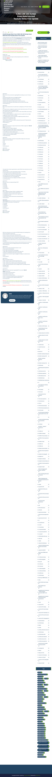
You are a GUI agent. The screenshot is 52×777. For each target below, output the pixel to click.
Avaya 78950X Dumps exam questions (43, 184)
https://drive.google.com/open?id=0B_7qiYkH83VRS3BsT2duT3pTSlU (15, 49)
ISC (38, 520)
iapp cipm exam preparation (43, 514)
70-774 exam (40, 167)
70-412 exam (40, 156)
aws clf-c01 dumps (41, 227)
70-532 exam (40, 165)
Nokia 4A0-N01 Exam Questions (42, 586)
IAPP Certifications (41, 507)
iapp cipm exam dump (42, 512)
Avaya (39, 181)
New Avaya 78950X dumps (42, 577)
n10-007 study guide (41, 756)
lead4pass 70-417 (41, 731)
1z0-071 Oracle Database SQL (43, 92)
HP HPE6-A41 (40, 446)
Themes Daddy (27, 775)
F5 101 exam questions (42, 398)
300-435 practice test (42, 145)
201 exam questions (41, 102)
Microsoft (25, 6)
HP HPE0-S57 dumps (41, 433)
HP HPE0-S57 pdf (41, 441)
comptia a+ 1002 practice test (43, 293)
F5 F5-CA (39, 403)
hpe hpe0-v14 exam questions (43, 463)
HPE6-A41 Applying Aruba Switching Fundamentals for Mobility (43, 479)
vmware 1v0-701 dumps (42, 655)
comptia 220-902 (41, 275)
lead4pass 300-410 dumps (42, 740)
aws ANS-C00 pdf (41, 203)
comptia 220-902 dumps (42, 278)
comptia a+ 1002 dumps (42, 290)
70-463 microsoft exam (42, 688)
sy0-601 (39, 627)
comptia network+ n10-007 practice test (43, 340)
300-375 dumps (41, 111)
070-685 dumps (40, 707)
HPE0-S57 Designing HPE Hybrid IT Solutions (42, 470)
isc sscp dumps (41, 527)
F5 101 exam (40, 391)
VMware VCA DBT (41, 663)
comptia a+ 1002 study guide (43, 296)
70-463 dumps (40, 686)
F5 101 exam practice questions (42, 395)
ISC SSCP (39, 524)
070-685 (39, 705)
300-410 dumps (41, 116)
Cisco (29, 6)
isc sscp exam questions (42, 531)
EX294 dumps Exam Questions (43, 367)
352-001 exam (40, 147)
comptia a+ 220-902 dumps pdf (43, 303)
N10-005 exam (40, 573)
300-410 (39, 113)
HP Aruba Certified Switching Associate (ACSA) (43, 420)
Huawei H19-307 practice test (43, 497)
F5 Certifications (41, 401)
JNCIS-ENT (40, 538)
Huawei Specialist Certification (41, 501)
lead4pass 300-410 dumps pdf (42, 743)
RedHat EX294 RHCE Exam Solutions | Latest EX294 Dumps (42, 47)
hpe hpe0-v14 (40, 456)
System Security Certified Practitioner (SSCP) (42, 644)
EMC (39, 349)
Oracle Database (41, 620)
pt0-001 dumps (41, 622)
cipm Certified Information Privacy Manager (43, 255)
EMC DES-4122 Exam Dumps (43, 353)
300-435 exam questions (42, 142)
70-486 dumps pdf (41, 694)
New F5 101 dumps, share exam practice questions (42, 43)
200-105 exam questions (42, 715)
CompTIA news (41, 344)
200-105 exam (29, 22)
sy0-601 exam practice (42, 638)
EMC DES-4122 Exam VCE (42, 363)
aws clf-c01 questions (42, 236)
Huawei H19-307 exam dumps (43, 493)
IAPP (39, 505)
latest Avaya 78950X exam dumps (43, 553)
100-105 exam (40, 83)
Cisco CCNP (40, 261)
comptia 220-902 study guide (43, 285)
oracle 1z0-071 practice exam (43, 614)
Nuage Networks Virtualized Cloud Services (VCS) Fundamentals (43, 597)
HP (38, 417)
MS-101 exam (40, 566)
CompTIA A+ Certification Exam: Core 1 (42, 317)
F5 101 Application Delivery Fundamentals (43, 385)
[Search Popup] (40, 7)
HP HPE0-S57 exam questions (43, 438)
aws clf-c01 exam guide (42, 229)
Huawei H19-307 (41, 486)
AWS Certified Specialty (42, 224)
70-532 (45, 697)
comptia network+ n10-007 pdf (43, 336)
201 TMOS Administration (42, 109)
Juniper (39, 540)
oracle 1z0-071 (41, 604)
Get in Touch (45, 6)
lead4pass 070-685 (41, 729)
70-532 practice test (41, 703)
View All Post (12, 300)
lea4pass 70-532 (41, 725)
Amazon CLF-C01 (41, 177)
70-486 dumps (40, 692)
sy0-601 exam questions (42, 641)
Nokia (39, 579)
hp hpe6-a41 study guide (42, 454)
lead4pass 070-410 (41, 727)
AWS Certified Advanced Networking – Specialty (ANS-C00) (43, 207)
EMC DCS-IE (40, 351)
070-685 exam (40, 81)
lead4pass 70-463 (41, 733)
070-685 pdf (40, 711)
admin (10, 293)
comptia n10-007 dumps (42, 325)
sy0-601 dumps (41, 632)
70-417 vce (40, 684)
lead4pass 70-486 (41, 735)
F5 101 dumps (40, 389)
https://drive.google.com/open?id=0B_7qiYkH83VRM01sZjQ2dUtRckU (15, 52)
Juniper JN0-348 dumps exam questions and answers (43, 546)
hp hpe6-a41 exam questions (43, 450)
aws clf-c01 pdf (41, 231)
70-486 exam (40, 163)
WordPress (38, 775)
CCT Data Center (41, 252)
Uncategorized (41, 648)
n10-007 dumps (41, 575)
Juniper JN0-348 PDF (42, 550)
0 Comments (11, 32)
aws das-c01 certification (42, 238)
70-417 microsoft (41, 682)
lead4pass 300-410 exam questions (42, 750)
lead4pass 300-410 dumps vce (42, 746)
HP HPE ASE (40, 424)
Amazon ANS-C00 (41, 174)
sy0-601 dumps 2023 (41, 634)
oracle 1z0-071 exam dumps (43, 609)
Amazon (39, 172)
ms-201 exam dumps (42, 570)
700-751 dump (40, 170)
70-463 (45, 684)
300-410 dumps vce (41, 120)
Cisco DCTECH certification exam (43, 265)
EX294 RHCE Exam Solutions (43, 380)
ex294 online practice (42, 375)
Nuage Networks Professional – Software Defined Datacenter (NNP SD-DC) (43, 591)
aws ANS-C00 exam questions (43, 200)
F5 (38, 382)
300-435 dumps (41, 140)
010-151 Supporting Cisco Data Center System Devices (43, 75)
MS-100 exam (40, 563)
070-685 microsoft (41, 709)
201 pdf (39, 104)
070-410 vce (40, 678)
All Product (36, 6)
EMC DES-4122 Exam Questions (41, 359)
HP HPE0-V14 (40, 443)
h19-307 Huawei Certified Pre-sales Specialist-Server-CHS (43, 413)
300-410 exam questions (42, 122)
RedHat (39, 625)
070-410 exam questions (42, 674)
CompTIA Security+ (41, 346)
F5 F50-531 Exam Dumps (42, 405)
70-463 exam (40, 161)
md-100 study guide (41, 559)
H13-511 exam (40, 410)
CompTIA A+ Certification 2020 (42, 308)
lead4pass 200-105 (41, 737)
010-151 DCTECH (41, 72)
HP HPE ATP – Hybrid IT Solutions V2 (42, 427)
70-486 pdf (40, 697)
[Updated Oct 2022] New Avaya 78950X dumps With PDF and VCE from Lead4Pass (43, 61)
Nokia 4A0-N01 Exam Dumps (43, 582)
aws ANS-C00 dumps (42, 198)
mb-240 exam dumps (42, 557)
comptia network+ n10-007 (43, 332)
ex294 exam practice (42, 371)
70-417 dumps (40, 680)
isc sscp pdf (40, 533)
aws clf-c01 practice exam (43, 234)
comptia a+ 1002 (41, 288)
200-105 (46, 711)
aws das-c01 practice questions (42, 244)
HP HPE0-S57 (40, 431)
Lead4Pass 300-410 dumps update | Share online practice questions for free (43, 52)
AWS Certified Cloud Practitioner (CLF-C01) (42, 213)
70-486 (45, 690)
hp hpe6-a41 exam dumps (42, 448)
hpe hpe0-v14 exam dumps (43, 460)
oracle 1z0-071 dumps (42, 606)
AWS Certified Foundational (43, 221)
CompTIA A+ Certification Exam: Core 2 (42, 322)
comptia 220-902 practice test (42, 281)
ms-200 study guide (41, 568)
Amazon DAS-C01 (41, 179)
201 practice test (41, 106)
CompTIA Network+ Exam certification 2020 (42, 329)
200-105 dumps (40, 713)
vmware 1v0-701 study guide (43, 659)
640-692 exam (40, 151)
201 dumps (40, 100)
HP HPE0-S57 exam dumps (43, 435)
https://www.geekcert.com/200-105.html (10, 42)
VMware (39, 650)
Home (22, 6)
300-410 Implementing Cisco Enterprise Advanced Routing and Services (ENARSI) (43, 126)
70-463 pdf (40, 690)
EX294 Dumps (40, 365)
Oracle (39, 602)
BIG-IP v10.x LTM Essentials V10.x (43, 248)
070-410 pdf (40, 676)
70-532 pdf (40, 701)
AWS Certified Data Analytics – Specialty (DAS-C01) (43, 217)
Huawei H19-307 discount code (42, 489)
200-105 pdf (40, 717)
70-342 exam (40, 154)
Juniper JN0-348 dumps (42, 543)
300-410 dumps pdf (41, 118)
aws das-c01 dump (41, 240)
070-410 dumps (41, 79)
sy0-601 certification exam (43, 629)
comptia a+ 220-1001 (42, 300)
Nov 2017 (30, 30)
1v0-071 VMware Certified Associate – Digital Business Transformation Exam (43, 87)
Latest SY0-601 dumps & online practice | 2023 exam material (43, 56)
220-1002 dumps (41, 719)
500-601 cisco (40, 149)
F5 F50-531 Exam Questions (43, 407)
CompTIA (32, 6)
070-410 (39, 672)
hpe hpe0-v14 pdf (41, 466)
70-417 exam (40, 158)
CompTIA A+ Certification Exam (42, 312)
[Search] (48, 32)
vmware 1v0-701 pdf (42, 657)
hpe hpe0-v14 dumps (42, 458)
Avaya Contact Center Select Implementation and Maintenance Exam (43, 193)
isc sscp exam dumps (42, 529)
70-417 (46, 678)
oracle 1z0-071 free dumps (43, 612)
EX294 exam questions (42, 373)
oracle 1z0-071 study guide (43, 618)
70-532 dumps (40, 699)
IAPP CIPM (40, 509)
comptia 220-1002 (41, 273)
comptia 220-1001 (41, 271)
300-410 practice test (42, 131)
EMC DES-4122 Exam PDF (42, 356)
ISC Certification (41, 522)
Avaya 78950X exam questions (43, 188)
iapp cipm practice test (42, 517)
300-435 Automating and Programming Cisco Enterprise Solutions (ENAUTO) (42, 135)
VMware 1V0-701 (41, 652)
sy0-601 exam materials (42, 636)
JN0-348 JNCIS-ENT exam (42, 536)
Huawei (39, 484)
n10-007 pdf (40, 754)
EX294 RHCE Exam (41, 377)
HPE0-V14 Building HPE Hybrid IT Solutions (43, 474)
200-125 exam (40, 97)
